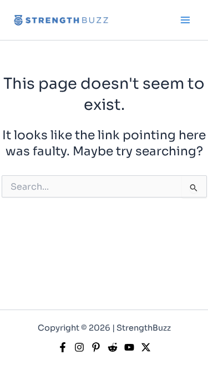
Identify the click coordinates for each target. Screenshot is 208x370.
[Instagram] (79, 347)
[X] (146, 347)
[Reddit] (113, 347)
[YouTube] (129, 347)
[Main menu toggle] (185, 20)
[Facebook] (63, 347)
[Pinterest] (96, 347)
